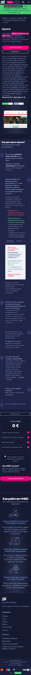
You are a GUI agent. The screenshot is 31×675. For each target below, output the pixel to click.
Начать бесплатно (15, 47)
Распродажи (6, 641)
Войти (16, 2)
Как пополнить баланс (17, 237)
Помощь (5, 616)
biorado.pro (19, 665)
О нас (4, 619)
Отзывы (4, 621)
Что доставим (7, 627)
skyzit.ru (21, 235)
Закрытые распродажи (10, 644)
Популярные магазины (9, 638)
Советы (4, 624)
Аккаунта (26, 606)
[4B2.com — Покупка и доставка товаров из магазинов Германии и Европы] (3, 2)
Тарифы (21, 377)
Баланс (9, 379)
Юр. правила (5, 630)
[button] (29, 2)
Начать (10, 2)
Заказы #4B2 (17, 359)
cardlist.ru (12, 235)
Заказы (13, 377)
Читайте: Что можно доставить (14, 275)
